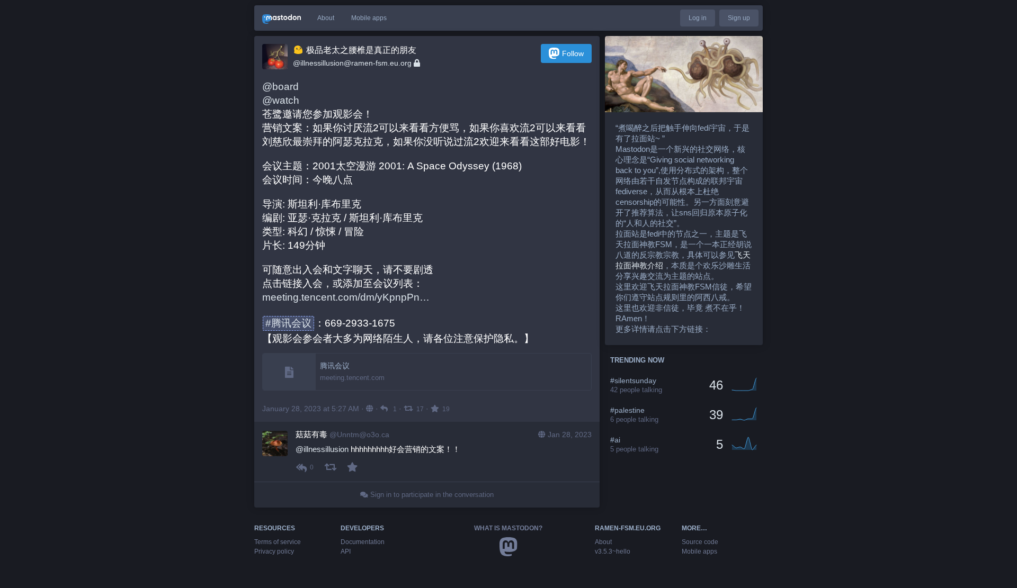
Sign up (739, 18)
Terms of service (277, 542)
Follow (573, 53)
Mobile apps (369, 18)
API (346, 551)
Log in (698, 18)
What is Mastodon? (508, 528)
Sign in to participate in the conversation (431, 495)
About (325, 18)
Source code (700, 542)
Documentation (363, 542)
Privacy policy (274, 551)
